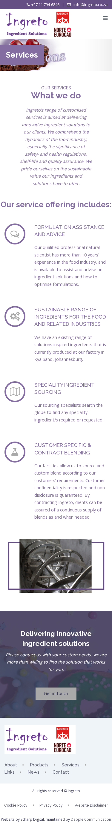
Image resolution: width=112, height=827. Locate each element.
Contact (61, 772)
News (33, 772)
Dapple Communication (91, 819)
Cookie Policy (15, 805)
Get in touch (56, 693)
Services (70, 764)
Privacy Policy (51, 805)
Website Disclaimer (91, 805)
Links (9, 772)
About (10, 764)
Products (39, 764)
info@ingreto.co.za (90, 4)
